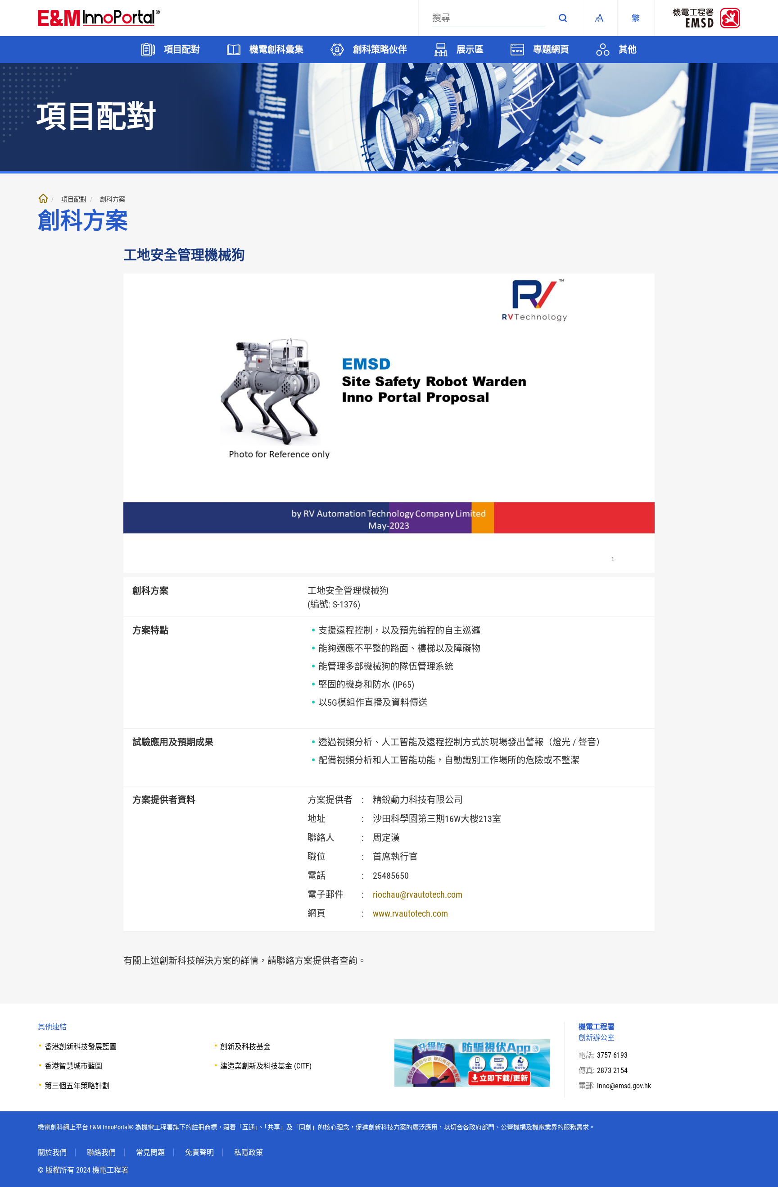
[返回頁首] (757, 1166)
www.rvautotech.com (410, 913)
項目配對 (73, 199)
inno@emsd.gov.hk (624, 1086)
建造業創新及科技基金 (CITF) (266, 1066)
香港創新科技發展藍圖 (81, 1046)
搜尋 (563, 18)
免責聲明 (199, 1152)
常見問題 (150, 1152)
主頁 (43, 198)
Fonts (599, 18)
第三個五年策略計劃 (77, 1086)
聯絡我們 (101, 1152)
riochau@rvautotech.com (417, 894)
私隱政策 (248, 1152)
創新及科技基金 (245, 1046)
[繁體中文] (636, 18)
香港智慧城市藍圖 (73, 1066)
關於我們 (52, 1152)
